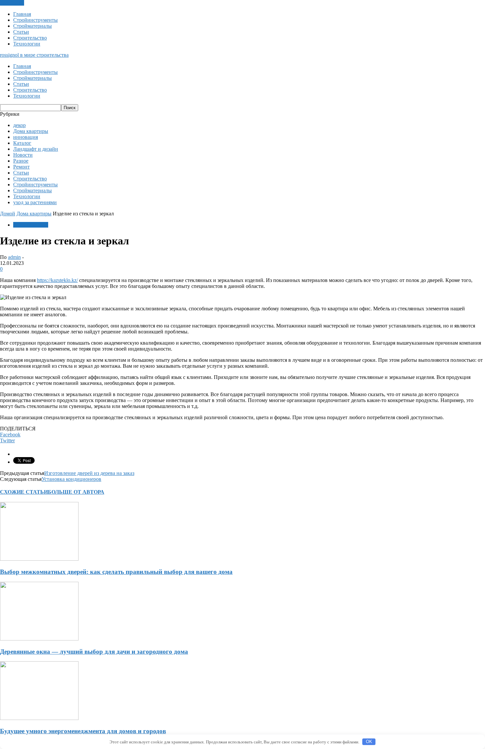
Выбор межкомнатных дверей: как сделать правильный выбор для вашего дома (116, 571)
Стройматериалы (32, 26)
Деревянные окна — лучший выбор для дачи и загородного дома (94, 651)
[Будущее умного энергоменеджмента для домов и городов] (39, 718)
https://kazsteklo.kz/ (57, 280)
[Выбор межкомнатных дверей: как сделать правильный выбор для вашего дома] (39, 559)
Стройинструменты (35, 20)
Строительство (30, 38)
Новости (23, 155)
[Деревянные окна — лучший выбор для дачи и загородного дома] (39, 638)
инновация (25, 137)
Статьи (21, 32)
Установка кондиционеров (71, 479)
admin (14, 257)
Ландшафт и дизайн (35, 149)
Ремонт (21, 167)
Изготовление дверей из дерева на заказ (89, 473)
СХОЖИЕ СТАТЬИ (24, 492)
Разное (20, 161)
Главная (22, 14)
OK (369, 741)
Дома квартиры (30, 131)
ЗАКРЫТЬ (12, 3)
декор (19, 125)
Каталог (22, 143)
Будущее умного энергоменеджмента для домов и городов (83, 731)
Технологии (26, 44)
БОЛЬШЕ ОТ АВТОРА (76, 492)
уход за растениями (35, 202)
